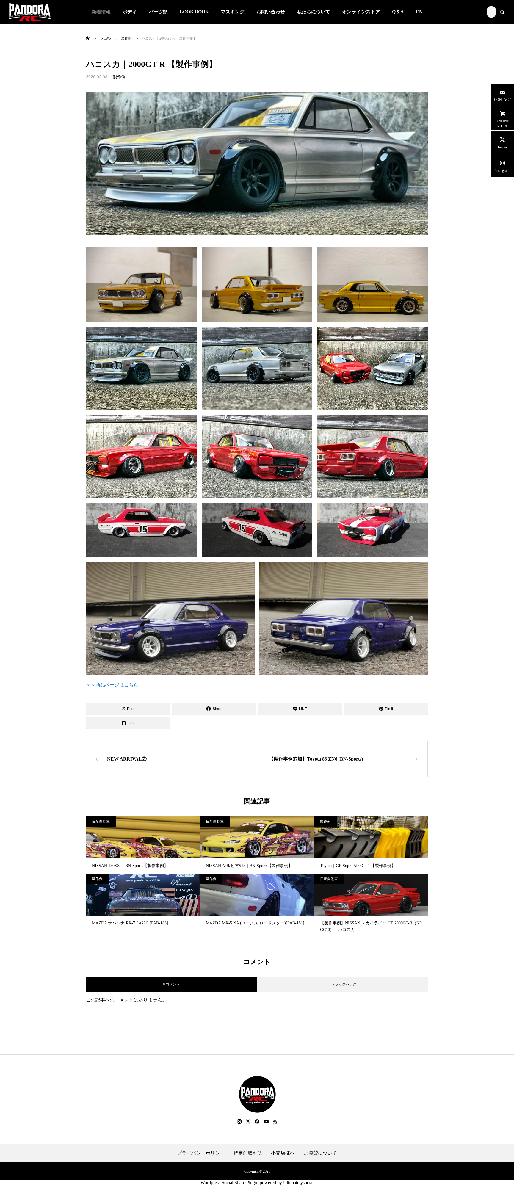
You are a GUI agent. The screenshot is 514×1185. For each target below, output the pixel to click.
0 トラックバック (342, 984)
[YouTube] (266, 1122)
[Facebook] (257, 1122)
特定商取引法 (248, 1153)
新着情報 (101, 11)
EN (419, 11)
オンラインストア (361, 11)
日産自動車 (101, 821)
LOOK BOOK (194, 11)
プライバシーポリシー (201, 1153)
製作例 (119, 77)
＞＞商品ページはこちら (112, 684)
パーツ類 (158, 11)
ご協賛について (320, 1153)
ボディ (130, 11)
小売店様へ (283, 1153)
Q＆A (398, 11)
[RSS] (275, 1122)
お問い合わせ (270, 11)
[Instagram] (239, 1122)
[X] (248, 1122)
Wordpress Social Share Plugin (230, 1182)
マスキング (233, 11)
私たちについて (313, 11)
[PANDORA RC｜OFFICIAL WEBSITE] (29, 12)
